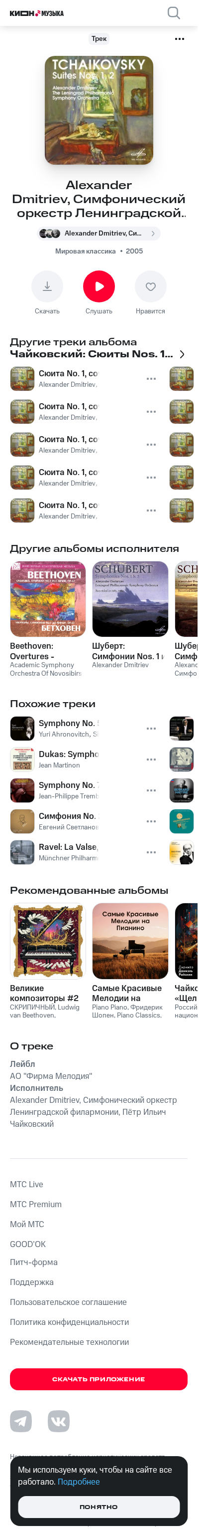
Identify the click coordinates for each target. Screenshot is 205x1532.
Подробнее (79, 1482)
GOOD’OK (28, 1245)
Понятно (99, 1507)
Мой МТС (27, 1225)
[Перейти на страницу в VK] (59, 1421)
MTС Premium (36, 1205)
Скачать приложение (98, 1379)
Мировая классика (85, 251)
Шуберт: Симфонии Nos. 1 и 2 (129, 651)
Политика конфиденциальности (69, 1322)
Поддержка (32, 1282)
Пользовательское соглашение (68, 1302)
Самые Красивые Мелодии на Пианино (127, 994)
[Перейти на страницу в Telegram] (21, 1421)
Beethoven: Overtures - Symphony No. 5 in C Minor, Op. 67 (46, 651)
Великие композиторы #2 (44, 994)
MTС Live (26, 1185)
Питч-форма (34, 1263)
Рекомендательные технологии (69, 1342)
